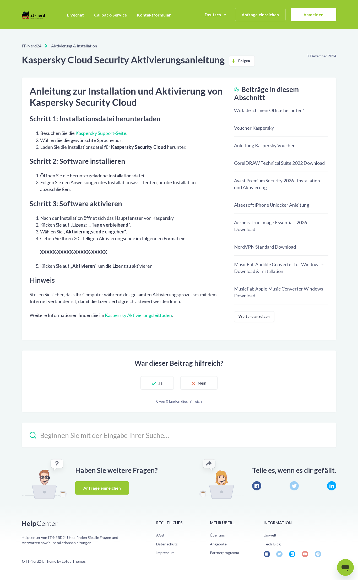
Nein (202, 382)
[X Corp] (294, 485)
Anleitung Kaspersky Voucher (264, 145)
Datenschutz (166, 544)
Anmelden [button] (313, 14)
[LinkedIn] (331, 485)
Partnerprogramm (224, 552)
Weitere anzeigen (254, 316)
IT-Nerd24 (31, 45)
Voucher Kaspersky (254, 128)
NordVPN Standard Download (265, 247)
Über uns (217, 535)
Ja (160, 382)
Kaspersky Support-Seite (100, 133)
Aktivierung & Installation (74, 45)
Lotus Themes (74, 561)
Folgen (244, 60)
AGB (160, 535)
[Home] (35, 15)
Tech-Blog (272, 544)
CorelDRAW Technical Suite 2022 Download (279, 163)
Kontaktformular (154, 14)
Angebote (218, 544)
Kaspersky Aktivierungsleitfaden (138, 315)
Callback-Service (110, 14)
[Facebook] (256, 485)
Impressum (165, 552)
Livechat (75, 14)
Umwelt (270, 535)
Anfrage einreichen (260, 14)
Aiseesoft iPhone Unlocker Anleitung (271, 205)
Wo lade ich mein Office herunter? (269, 110)
